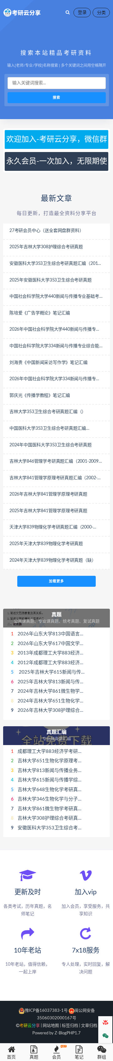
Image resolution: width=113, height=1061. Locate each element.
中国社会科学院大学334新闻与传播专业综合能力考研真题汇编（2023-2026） (56, 346)
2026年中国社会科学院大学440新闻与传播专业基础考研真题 (54, 330)
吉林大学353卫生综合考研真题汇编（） (47, 412)
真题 (56, 614)
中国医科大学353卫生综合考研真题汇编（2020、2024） (47, 429)
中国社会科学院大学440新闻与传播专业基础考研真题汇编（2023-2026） (56, 297)
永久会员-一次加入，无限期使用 (56, 164)
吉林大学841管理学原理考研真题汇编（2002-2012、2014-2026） (53, 478)
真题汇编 (56, 732)
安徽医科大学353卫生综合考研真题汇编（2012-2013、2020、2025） (55, 264)
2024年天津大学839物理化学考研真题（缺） (52, 560)
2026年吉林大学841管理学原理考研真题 (48, 494)
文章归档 (89, 1026)
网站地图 (51, 1026)
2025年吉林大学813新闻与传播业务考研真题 (65, 682)
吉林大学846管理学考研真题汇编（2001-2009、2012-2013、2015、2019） (56, 462)
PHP (71, 1033)
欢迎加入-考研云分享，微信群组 (56, 142)
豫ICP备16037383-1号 (46, 1011)
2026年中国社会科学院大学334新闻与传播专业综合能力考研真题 (54, 379)
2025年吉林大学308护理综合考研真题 (46, 247)
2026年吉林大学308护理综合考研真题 (58, 710)
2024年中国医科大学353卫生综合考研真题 (50, 445)
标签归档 (70, 1026)
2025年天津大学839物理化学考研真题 (46, 544)
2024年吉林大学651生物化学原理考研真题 (63, 701)
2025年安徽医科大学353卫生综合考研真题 (50, 280)
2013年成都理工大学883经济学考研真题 (60, 653)
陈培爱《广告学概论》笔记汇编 (39, 313)
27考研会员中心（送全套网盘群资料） (46, 230)
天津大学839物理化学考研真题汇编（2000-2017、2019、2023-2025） (51, 528)
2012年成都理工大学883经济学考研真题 (60, 662)
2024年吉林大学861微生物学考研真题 (58, 691)
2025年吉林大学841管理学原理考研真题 (48, 511)
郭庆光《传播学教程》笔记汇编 (39, 395)
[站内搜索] (68, 12)
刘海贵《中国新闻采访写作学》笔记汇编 (48, 362)
